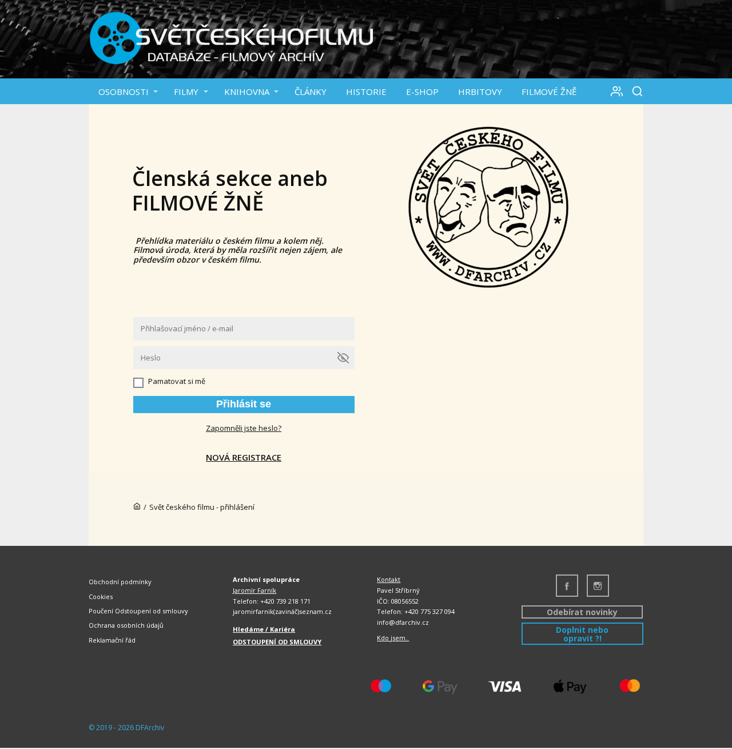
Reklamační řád (112, 640)
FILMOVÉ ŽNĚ (549, 91)
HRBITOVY (480, 91)
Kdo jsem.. (393, 637)
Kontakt (388, 579)
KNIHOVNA (246, 91)
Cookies (101, 596)
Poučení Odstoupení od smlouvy (138, 611)
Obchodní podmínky (120, 581)
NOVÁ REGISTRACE (243, 457)
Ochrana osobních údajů (126, 625)
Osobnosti (123, 91)
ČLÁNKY (311, 91)
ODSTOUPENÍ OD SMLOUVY (277, 641)
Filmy (186, 91)
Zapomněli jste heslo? (243, 428)
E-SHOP (422, 91)
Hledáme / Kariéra (264, 629)
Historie (366, 91)
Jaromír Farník (254, 590)
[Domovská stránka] (137, 507)
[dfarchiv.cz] (232, 39)
